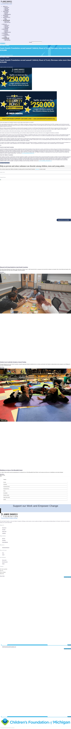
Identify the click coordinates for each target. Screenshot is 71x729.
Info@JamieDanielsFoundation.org (9, 646)
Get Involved (6, 20)
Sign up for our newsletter (63, 220)
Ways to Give (6, 21)
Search (30, 42)
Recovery (6, 13)
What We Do (6, 11)
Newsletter (5, 492)
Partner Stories (6, 495)
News (5, 18)
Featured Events (6, 486)
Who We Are (6, 7)
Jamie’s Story (6, 9)
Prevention (6, 12)
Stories (4, 499)
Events (5, 37)
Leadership (6, 28)
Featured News (6, 488)
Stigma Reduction (7, 32)
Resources (5, 15)
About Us (5, 6)
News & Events (6, 17)
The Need (6, 8)
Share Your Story (7, 22)
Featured (5, 484)
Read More (2, 272)
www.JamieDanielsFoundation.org (28, 153)
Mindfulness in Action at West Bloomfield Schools (11, 470)
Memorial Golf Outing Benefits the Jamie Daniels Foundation (14, 267)
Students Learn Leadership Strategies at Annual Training (13, 362)
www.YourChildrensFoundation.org (45, 160)
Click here (37, 169)
